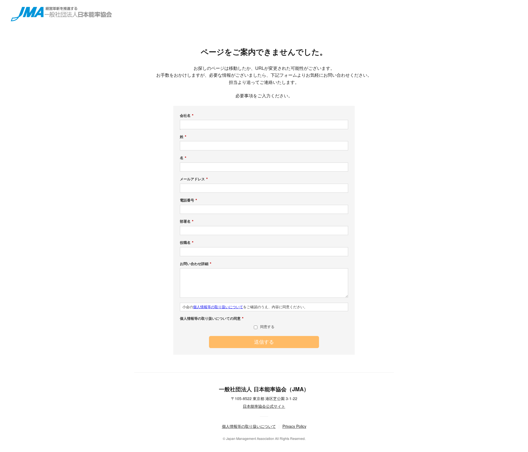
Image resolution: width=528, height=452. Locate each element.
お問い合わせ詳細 (195, 264)
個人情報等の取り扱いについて (218, 307)
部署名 (186, 221)
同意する (267, 327)
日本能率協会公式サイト (264, 406)
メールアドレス (194, 179)
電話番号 (188, 200)
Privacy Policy (294, 426)
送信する (264, 342)
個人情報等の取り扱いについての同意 (211, 318)
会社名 (186, 116)
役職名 (186, 243)
